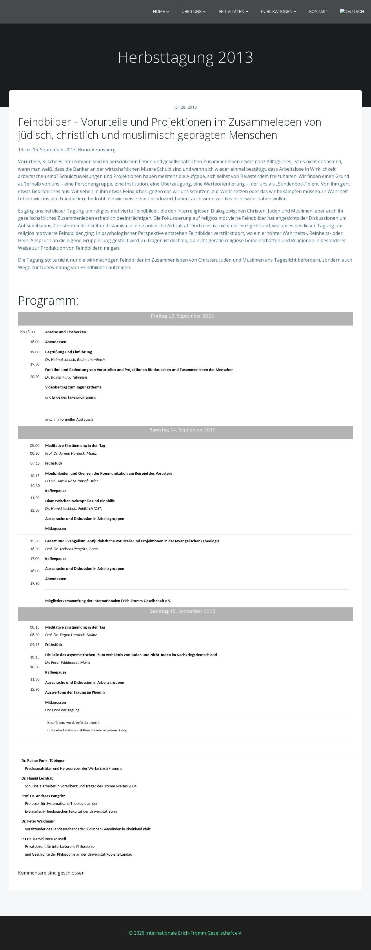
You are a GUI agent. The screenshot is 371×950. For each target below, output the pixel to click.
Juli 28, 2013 (185, 107)
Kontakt (318, 11)
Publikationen (276, 11)
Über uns (192, 11)
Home (159, 11)
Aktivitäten (231, 11)
